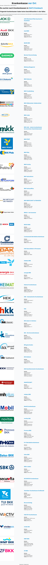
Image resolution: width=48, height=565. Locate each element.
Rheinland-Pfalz (7, 5)
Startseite (1, 5)
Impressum (21, 564)
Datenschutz (26, 564)
